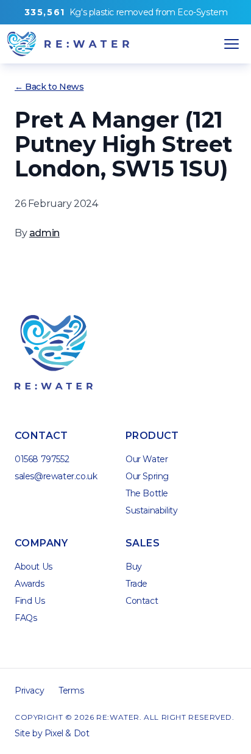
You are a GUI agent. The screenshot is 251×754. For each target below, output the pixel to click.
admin (44, 233)
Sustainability (151, 510)
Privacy (29, 690)
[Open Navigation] (231, 44)
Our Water (146, 459)
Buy (133, 566)
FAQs (26, 617)
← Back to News (49, 86)
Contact (141, 600)
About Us (33, 566)
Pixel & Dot (67, 733)
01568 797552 (42, 459)
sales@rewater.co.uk (56, 476)
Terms (70, 690)
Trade (136, 583)
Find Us (29, 600)
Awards (29, 583)
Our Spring (147, 476)
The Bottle (146, 493)
